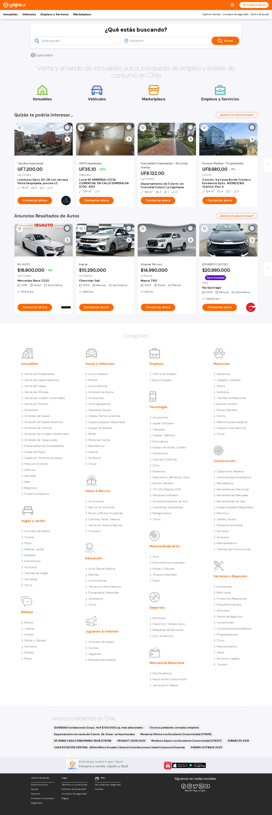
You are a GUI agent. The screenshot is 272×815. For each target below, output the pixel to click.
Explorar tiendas (212, 14)
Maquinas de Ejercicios (168, 630)
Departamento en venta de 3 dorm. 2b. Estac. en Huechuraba (94, 734)
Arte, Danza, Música (101, 569)
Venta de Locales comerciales (44, 398)
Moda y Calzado (35, 640)
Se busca (30, 567)
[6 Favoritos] (19, 229)
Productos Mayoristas (232, 599)
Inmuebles (10, 14)
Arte (156, 557)
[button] (67, 139)
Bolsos (28, 622)
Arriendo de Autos (101, 392)
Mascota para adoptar (232, 422)
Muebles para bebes (102, 660)
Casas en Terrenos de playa (43, 458)
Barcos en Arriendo (101, 507)
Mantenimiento (227, 543)
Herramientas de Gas (231, 501)
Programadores (227, 634)
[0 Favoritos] (204, 128)
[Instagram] (189, 786)
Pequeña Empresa (229, 604)
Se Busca (94, 458)
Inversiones (224, 587)
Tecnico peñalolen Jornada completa (174, 727)
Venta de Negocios (229, 616)
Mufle (92, 434)
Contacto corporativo (42, 798)
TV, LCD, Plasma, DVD (167, 489)
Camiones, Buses (99, 410)
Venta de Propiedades (39, 374)
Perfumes (30, 646)
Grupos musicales (165, 574)
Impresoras (160, 453)
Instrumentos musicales (169, 562)
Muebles (30, 555)
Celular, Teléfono (164, 435)
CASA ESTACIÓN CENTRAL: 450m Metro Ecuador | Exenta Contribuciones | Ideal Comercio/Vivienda (119, 747)
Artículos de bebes (101, 642)
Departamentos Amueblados (44, 446)
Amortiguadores (99, 404)
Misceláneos (225, 483)
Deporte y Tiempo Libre (169, 624)
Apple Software (163, 423)
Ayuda (34, 789)
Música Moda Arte (164, 546)
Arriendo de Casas (37, 416)
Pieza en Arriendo (36, 464)
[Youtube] (207, 786)
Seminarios (95, 599)
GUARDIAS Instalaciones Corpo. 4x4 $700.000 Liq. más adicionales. (99, 727)
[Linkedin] (201, 786)
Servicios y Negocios (230, 576)
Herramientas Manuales (232, 495)
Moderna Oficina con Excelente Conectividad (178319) (175, 734)
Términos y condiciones (74, 784)
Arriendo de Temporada (40, 440)
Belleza (27, 612)
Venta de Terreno (36, 404)
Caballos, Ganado (229, 380)
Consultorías (225, 622)
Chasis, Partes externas (104, 416)
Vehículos (29, 14)
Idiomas (93, 574)
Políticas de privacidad (74, 789)
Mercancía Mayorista (167, 663)
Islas (27, 482)
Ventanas (30, 579)
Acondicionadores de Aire (170, 501)
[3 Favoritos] (81, 128)
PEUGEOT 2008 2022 (131, 740)
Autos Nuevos (98, 386)
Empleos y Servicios (55, 14)
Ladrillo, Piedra (226, 519)
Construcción (225, 461)
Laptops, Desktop (165, 459)
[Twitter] (195, 786)
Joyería (29, 628)
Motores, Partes (99, 440)
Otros (28, 585)
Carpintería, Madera (230, 471)
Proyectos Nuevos (36, 494)
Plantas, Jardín (34, 549)
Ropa (27, 658)
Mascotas (222, 363)
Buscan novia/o (227, 404)
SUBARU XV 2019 (238, 740)
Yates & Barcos (97, 491)
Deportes (157, 607)
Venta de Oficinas (36, 392)
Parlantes (159, 471)
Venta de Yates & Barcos (105, 525)
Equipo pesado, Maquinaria (106, 422)
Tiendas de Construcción (234, 549)
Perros (221, 416)
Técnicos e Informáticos (104, 587)
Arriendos (31, 410)
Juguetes (94, 654)
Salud (220, 652)
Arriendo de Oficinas (38, 428)
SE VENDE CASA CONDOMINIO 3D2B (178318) (82, 740)
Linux (156, 465)
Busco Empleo (162, 380)
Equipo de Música (100, 428)
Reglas (65, 798)
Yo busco (94, 531)
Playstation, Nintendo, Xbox (171, 477)
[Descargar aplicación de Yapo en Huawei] (168, 765)
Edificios (30, 470)
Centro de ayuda (259, 14)
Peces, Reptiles (227, 410)
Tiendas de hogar (36, 573)
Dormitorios (32, 561)
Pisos (27, 543)
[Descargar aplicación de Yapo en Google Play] (197, 765)
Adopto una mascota (231, 428)
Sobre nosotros (39, 784)
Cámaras (159, 429)
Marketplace (82, 14)
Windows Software (165, 495)
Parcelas (30, 476)
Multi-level (224, 592)
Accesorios (96, 398)
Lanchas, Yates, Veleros (104, 519)
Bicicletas (159, 618)
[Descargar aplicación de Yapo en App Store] (180, 765)
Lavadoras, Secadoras (168, 507)
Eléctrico (223, 513)
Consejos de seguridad (235, 14)
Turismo (222, 664)
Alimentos (223, 374)
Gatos (221, 386)
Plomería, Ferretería (230, 525)
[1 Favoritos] (19, 128)
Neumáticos (96, 446)
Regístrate (36, 803)
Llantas (93, 452)
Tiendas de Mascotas (231, 398)
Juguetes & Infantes (101, 631)
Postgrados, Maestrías (103, 592)
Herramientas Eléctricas (233, 489)
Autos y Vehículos (100, 363)
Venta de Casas (35, 386)
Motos (92, 380)
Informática (160, 441)
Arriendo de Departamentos (43, 422)
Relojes (29, 652)
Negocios (30, 488)
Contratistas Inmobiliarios (234, 477)
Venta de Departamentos (41, 380)
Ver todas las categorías (108, 784)
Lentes (29, 634)
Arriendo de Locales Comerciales (46, 434)
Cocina (29, 537)
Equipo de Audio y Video (169, 447)
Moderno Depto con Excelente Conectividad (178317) (186, 740)
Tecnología (158, 407)
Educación (93, 558)
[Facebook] (184, 786)
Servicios (223, 531)
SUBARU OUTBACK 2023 (206, 747)
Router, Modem (163, 483)
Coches (93, 648)
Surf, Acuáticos (163, 636)
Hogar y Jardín (33, 521)
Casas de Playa (34, 452)
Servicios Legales (228, 658)
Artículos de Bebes (37, 531)
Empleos (156, 363)
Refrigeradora (162, 513)
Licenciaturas (97, 580)
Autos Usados (98, 374)
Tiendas (99, 789)
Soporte (35, 793)
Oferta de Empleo (165, 374)
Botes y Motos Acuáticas (105, 513)
